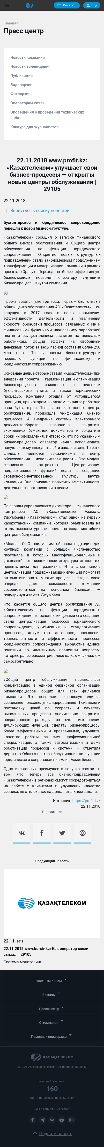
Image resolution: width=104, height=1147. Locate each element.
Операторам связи (27, 103)
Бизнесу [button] (52, 993)
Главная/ (11, 23)
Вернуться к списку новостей (36, 210)
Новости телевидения (30, 66)
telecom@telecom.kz (52, 1081)
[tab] (52, 980)
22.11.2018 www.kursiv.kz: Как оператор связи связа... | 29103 (46, 951)
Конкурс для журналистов (34, 127)
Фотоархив (20, 93)
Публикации (21, 75)
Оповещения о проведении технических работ (47, 115)
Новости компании (27, 57)
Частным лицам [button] (52, 979)
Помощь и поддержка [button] (52, 1035)
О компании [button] (52, 1021)
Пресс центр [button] (52, 1007)
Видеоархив (21, 85)
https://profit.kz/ (86, 800)
